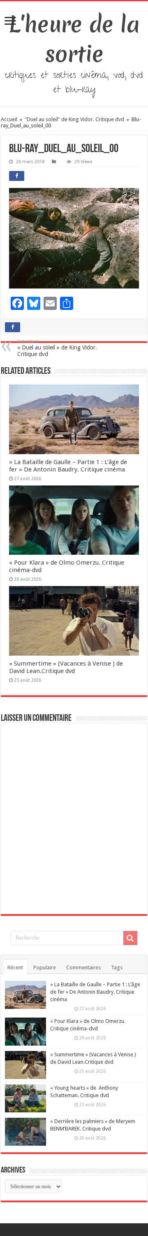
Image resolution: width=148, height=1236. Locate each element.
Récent (15, 967)
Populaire (44, 967)
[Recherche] (130, 938)
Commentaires (83, 967)
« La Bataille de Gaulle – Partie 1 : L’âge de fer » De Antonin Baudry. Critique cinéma (68, 465)
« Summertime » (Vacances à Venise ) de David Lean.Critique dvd (66, 667)
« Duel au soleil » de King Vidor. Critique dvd (57, 348)
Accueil (9, 119)
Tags (117, 967)
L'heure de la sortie (74, 39)
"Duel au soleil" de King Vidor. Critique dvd (74, 119)
